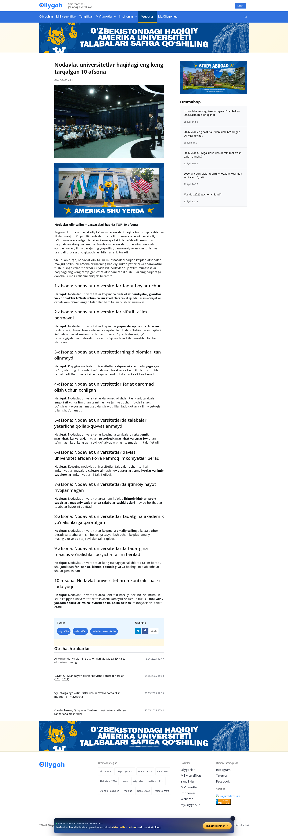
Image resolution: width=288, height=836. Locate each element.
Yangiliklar (86, 16)
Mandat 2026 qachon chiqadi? (203, 194)
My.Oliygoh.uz (168, 16)
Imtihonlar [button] (126, 16)
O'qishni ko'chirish (109, 790)
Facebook (223, 781)
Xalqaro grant (162, 790)
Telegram (223, 776)
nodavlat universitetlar (104, 631)
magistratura (145, 771)
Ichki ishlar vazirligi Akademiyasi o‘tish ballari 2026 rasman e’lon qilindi (212, 113)
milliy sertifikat (156, 781)
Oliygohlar (46, 16)
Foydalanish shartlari (237, 825)
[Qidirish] (246, 17)
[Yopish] (232, 818)
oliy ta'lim (63, 631)
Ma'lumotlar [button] (105, 16)
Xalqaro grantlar (124, 771)
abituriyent (105, 771)
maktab (128, 790)
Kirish (240, 5)
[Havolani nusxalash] (153, 631)
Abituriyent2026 (108, 781)
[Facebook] (145, 631)
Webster (147, 17)
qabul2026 (162, 771)
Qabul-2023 (143, 790)
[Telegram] (138, 631)
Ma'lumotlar (189, 787)
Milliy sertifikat (66, 16)
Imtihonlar (188, 793)
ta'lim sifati (80, 631)
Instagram (223, 770)
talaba (125, 781)
